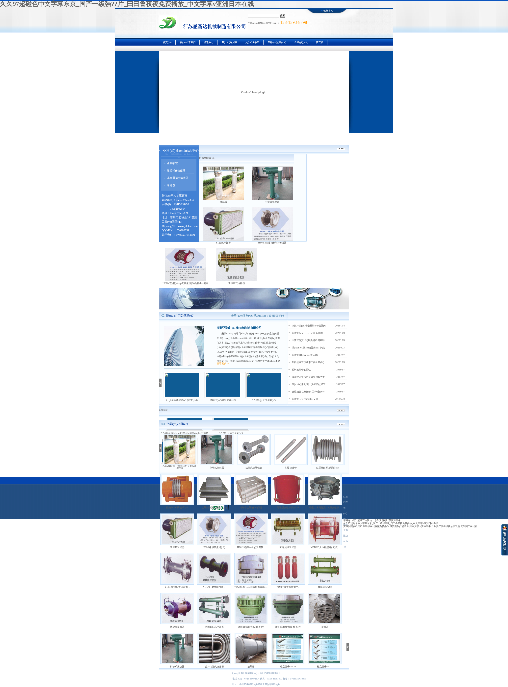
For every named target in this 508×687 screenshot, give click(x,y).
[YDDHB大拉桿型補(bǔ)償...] (325, 529)
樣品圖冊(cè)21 (325, 666)
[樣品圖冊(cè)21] (325, 648)
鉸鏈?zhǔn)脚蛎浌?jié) (177, 507)
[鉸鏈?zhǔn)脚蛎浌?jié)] (177, 489)
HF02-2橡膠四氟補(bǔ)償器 (272, 242)
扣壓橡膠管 (291, 467)
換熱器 (223, 202)
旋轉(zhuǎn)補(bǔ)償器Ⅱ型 (251, 626)
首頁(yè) (167, 42)
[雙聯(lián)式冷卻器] (214, 608)
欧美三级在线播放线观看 (447, 526)
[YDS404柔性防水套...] (214, 569)
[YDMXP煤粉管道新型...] (177, 569)
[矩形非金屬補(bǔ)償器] (251, 489)
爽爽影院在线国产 (352, 526)
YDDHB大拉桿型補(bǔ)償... (325, 547)
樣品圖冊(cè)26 (288, 666)
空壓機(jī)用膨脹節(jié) (327, 467)
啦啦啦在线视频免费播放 (376, 526)
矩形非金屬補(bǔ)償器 (251, 507)
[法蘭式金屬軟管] (254, 449)
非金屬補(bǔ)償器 (177, 178)
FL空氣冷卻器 (223, 242)
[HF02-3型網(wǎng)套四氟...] (251, 529)
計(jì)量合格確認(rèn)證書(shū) (182, 400)
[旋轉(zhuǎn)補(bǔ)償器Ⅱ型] (251, 608)
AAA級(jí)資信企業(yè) (264, 400)
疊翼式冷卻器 (325, 587)
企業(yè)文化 (301, 42)
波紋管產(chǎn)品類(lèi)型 (305, 355)
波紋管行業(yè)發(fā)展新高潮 (307, 333)
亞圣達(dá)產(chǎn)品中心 (179, 151)
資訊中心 (208, 42)
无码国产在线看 (469, 526)
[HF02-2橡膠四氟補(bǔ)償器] (272, 224)
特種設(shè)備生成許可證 (223, 400)
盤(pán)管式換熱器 (214, 666)
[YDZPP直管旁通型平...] (288, 569)
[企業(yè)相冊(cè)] (341, 424)
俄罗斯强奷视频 (398, 526)
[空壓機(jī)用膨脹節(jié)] (327, 449)
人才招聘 (299, 673)
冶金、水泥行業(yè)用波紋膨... (325, 507)
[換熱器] (223, 183)
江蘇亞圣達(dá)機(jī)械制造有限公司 (239, 327)
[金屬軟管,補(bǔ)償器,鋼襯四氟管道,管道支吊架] (254, 308)
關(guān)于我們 (187, 42)
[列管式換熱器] (272, 183)
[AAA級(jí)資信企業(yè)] (263, 385)
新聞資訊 (163, 410)
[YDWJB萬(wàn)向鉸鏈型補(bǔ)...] (251, 569)
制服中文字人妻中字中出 (420, 526)
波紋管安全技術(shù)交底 (305, 399)
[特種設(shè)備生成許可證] (222, 385)
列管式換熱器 (272, 202)
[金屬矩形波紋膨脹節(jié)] (214, 489)
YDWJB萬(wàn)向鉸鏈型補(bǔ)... (251, 587)
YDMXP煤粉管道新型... (177, 587)
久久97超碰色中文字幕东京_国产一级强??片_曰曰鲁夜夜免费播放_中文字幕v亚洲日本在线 (127, 3)
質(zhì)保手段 (252, 42)
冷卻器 (171, 185)
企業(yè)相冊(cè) (177, 424)
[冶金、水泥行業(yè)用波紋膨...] (325, 489)
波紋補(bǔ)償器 (176, 170)
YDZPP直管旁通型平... (288, 587)
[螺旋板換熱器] (177, 608)
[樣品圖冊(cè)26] (288, 648)
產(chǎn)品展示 (229, 42)
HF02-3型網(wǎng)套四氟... (251, 547)
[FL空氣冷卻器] (223, 224)
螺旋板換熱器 (177, 626)
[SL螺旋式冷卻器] (236, 264)
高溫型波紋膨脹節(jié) (288, 507)
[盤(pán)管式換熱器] (214, 648)
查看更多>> (223, 363)
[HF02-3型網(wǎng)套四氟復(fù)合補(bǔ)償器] (185, 264)
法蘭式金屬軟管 (253, 467)
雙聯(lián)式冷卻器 (214, 626)
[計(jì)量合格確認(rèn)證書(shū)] (182, 385)
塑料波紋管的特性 (301, 369)
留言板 (319, 42)
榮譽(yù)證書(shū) (277, 42)
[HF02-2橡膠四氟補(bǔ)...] (214, 529)
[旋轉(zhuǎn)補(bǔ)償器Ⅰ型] (288, 608)
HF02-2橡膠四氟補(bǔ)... (214, 547)
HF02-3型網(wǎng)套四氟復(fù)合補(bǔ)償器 (185, 283)
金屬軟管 (172, 163)
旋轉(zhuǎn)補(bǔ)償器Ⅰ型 (288, 626)
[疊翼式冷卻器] (325, 569)
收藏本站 (328, 10)
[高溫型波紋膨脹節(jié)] (288, 489)
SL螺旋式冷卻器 (236, 283)
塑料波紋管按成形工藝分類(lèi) (308, 362)
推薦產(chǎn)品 (207, 157)
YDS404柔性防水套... (214, 587)
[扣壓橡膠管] (291, 449)
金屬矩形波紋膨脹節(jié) (214, 507)
